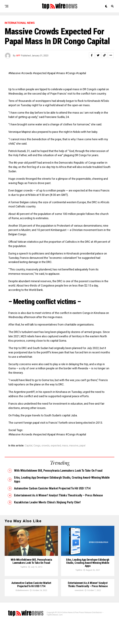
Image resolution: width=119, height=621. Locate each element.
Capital (28, 445)
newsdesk (79, 590)
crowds (46, 445)
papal (82, 445)
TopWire (23, 567)
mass (65, 445)
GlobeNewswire (22, 590)
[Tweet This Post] (98, 55)
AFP (18, 55)
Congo (36, 445)
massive (73, 445)
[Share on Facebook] (92, 55)
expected (56, 445)
